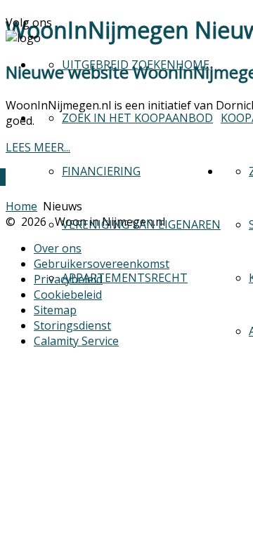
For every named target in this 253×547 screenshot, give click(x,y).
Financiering (101, 171)
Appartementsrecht (125, 277)
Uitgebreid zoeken (119, 64)
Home (192, 64)
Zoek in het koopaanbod (137, 118)
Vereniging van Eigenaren (141, 224)
